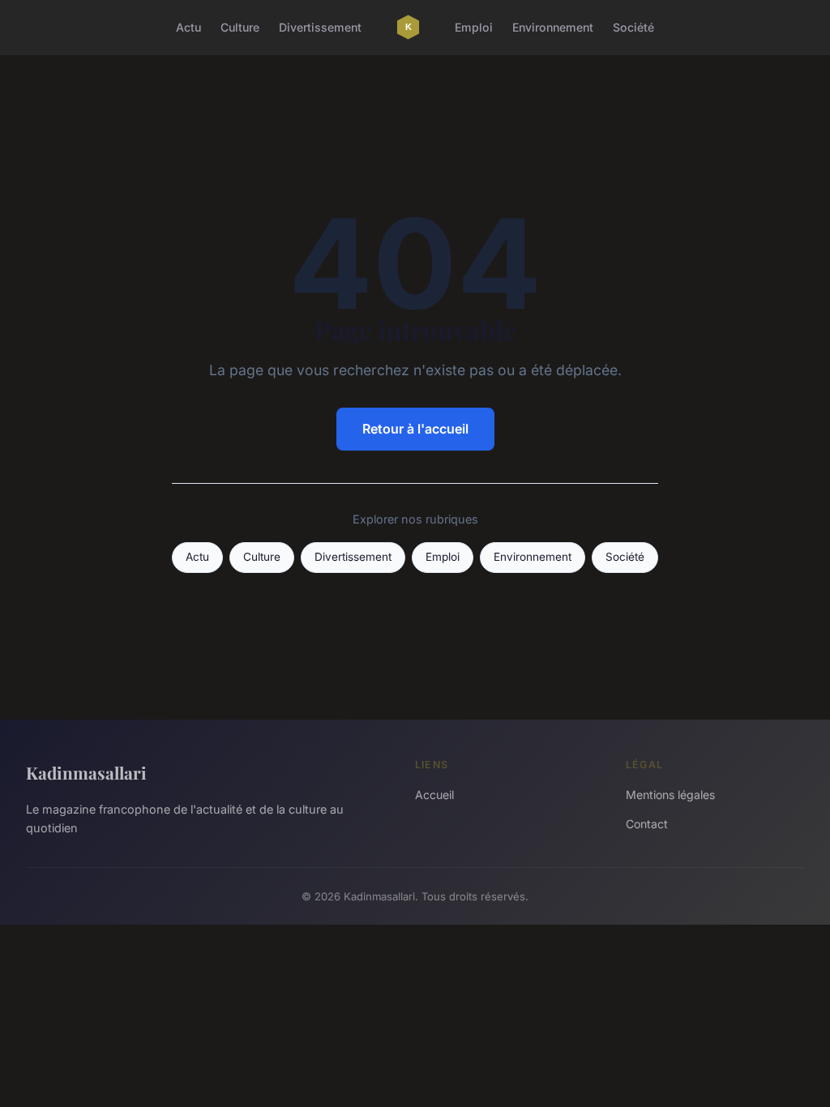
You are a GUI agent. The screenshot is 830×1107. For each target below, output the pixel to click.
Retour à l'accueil (415, 429)
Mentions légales (670, 794)
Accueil (434, 794)
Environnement (552, 27)
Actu (188, 27)
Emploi (474, 27)
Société (633, 27)
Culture (239, 27)
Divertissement (320, 27)
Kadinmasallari (86, 772)
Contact (647, 824)
